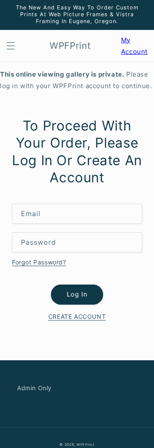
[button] (10, 45)
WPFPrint (86, 444)
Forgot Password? (39, 262)
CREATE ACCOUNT (77, 316)
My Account (134, 46)
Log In (77, 294)
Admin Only (34, 388)
